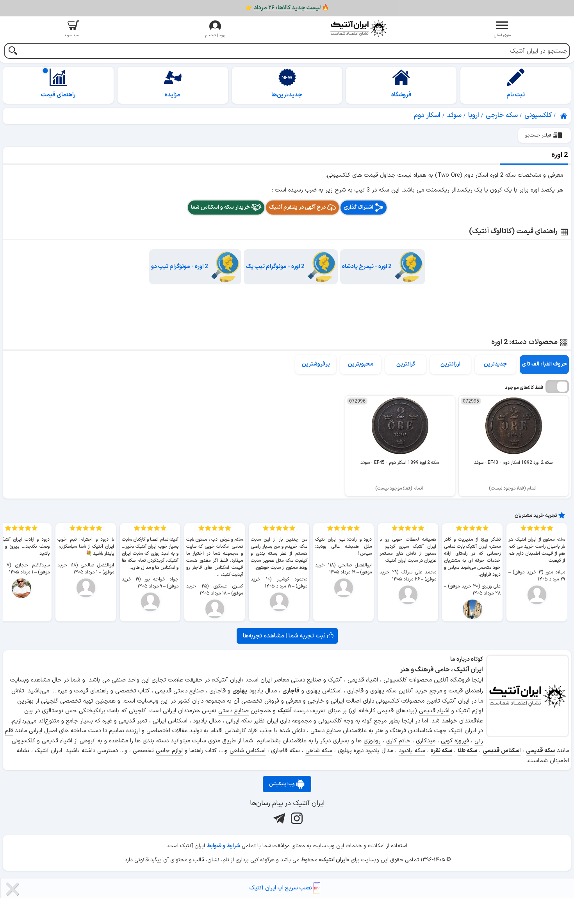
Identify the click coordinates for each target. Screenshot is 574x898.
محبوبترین (360, 364)
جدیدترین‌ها (286, 95)
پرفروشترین (316, 364)
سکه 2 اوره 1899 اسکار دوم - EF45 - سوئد (399, 462)
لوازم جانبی (169, 750)
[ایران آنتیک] (564, 116)
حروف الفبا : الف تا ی (544, 364)
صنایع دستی (233, 710)
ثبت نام (515, 95)
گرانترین (405, 364)
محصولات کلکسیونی (400, 701)
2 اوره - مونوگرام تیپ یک (275, 266)
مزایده (172, 95)
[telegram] (278, 818)
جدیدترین (495, 364)
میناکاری (425, 741)
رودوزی (372, 741)
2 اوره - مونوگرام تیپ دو (179, 266)
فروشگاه (401, 95)
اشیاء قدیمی (434, 710)
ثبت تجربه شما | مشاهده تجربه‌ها (285, 636)
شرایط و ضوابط (223, 846)
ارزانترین (450, 364)
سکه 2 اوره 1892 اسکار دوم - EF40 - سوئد (513, 462)
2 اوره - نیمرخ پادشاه (367, 266)
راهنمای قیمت (58, 95)
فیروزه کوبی (455, 741)
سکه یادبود (412, 750)
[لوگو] (359, 28)
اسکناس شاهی (248, 750)
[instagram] (296, 818)
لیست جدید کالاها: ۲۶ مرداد (287, 8)
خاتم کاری (398, 741)
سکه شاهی (318, 750)
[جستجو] (12, 51)
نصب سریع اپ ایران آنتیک (282, 888)
